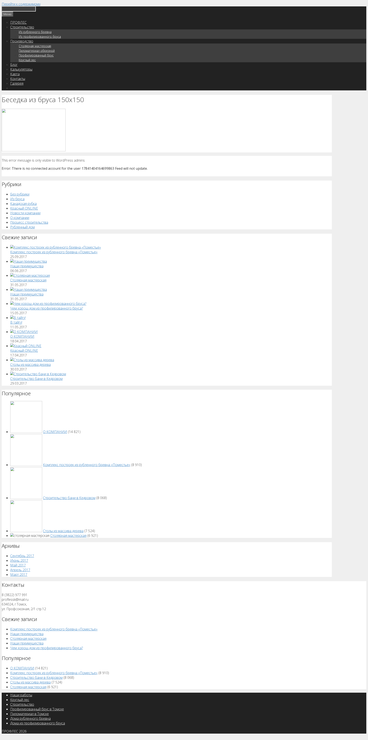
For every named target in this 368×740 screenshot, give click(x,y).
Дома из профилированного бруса (37, 723)
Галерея (16, 83)
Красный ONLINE (24, 208)
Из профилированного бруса (40, 37)
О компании (19, 217)
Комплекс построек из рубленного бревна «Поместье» (54, 252)
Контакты (17, 78)
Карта (15, 74)
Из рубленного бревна (35, 32)
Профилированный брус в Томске (37, 709)
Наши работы (21, 695)
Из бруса (17, 199)
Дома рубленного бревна (30, 718)
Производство (21, 41)
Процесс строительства (29, 222)
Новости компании (25, 213)
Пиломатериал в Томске (29, 713)
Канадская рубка (23, 203)
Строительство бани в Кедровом (36, 378)
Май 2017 (18, 565)
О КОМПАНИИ (22, 336)
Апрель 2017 (20, 570)
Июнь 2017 (19, 560)
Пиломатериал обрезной (37, 51)
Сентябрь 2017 (22, 555)
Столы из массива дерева (30, 364)
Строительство (22, 27)
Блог (13, 64)
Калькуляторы (21, 69)
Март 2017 (18, 574)
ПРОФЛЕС (18, 22)
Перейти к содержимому (21, 4)
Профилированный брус (36, 55)
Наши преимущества (26, 266)
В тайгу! (16, 322)
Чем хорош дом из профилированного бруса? (46, 308)
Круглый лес (27, 60)
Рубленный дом (22, 227)
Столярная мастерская (35, 46)
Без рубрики (19, 194)
